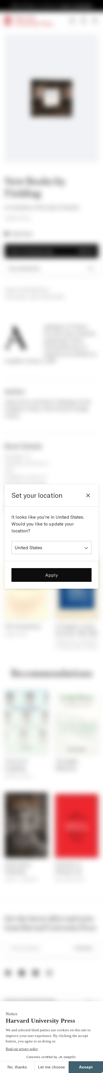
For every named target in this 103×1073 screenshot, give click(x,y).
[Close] (88, 495)
